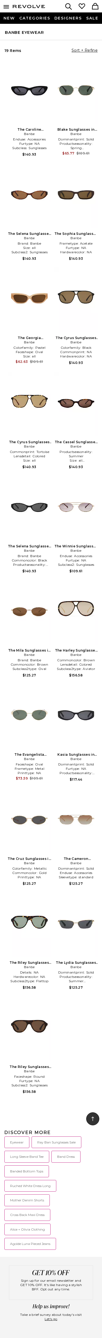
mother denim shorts (27, 1200)
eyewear (17, 1142)
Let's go (51, 1319)
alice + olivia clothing (27, 1229)
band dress (66, 1157)
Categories (34, 18)
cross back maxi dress (27, 1215)
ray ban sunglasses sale (56, 1142)
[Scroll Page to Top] (92, 1118)
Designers (68, 18)
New (9, 18)
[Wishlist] (82, 7)
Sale (92, 18)
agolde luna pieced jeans (30, 1244)
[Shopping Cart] (95, 7)
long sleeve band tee (27, 1157)
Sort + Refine (85, 50)
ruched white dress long (30, 1186)
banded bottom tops (26, 1171)
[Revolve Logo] (29, 7)
